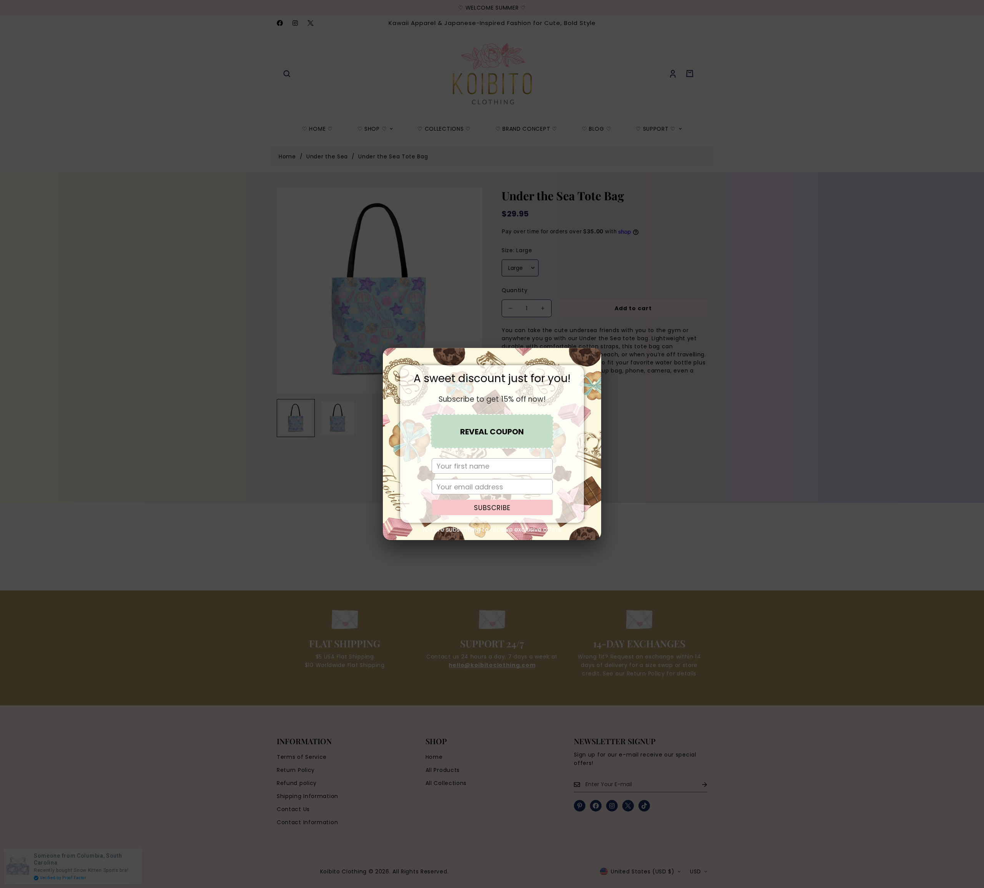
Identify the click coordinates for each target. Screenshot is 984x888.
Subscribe (492, 507)
